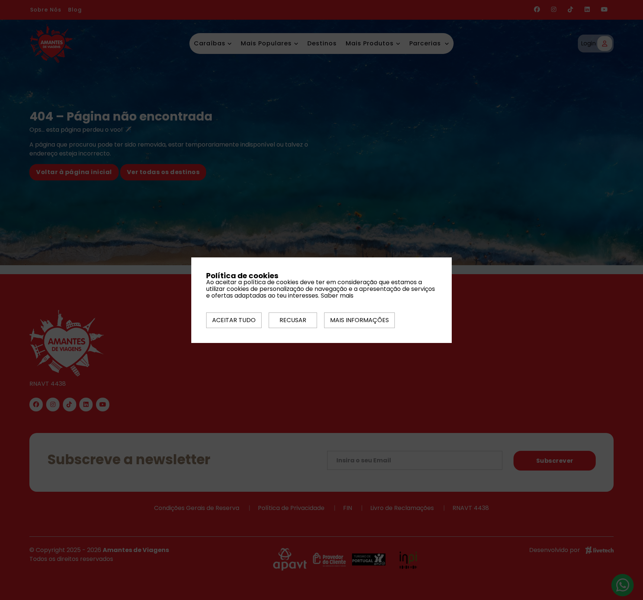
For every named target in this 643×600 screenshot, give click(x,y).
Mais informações (359, 320)
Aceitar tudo (234, 320)
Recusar (292, 320)
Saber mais (337, 295)
